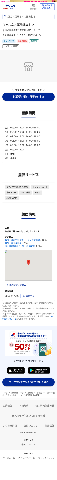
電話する (30, 296)
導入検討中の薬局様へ (47, 6)
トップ (4, 393)
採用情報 (49, 425)
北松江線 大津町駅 (13, 243)
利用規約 (23, 405)
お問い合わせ (31, 425)
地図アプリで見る (18, 285)
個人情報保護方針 (45, 405)
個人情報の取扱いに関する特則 (28, 415)
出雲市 (39, 393)
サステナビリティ (46, 458)
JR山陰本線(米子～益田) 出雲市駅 (20, 246)
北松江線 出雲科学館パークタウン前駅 (22, 240)
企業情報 (7, 405)
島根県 (30, 393)
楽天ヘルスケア (28, 444)
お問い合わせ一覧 (26, 458)
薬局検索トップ (17, 393)
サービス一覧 (9, 458)
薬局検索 (33, 9)
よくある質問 (10, 425)
